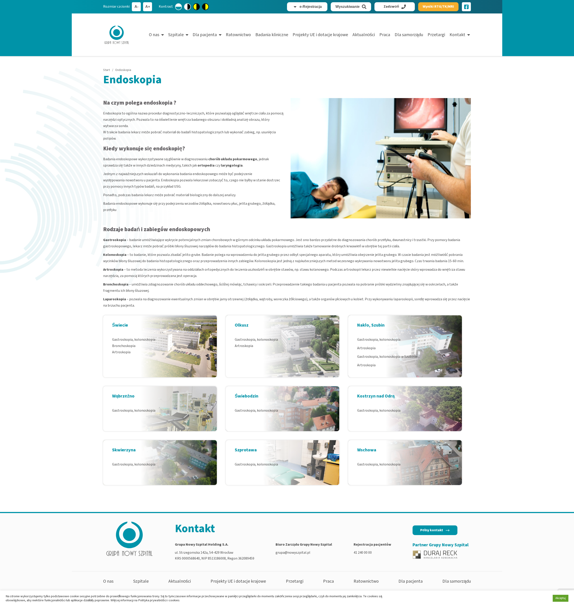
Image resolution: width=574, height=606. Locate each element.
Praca (384, 35)
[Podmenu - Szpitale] (187, 35)
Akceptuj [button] (560, 598)
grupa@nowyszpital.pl (293, 552)
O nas (154, 35)
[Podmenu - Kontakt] (468, 35)
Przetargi (436, 35)
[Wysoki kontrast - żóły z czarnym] (196, 6)
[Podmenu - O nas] (162, 35)
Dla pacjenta (205, 35)
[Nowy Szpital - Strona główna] (116, 34)
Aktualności (363, 35)
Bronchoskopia (123, 345)
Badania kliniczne (271, 35)
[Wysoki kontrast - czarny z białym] (187, 6)
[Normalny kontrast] (178, 6)
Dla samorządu (409, 35)
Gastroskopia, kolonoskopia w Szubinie (387, 356)
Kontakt (457, 35)
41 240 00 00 (363, 552)
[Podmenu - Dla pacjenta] (220, 35)
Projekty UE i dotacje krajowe (320, 35)
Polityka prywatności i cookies (159, 600)
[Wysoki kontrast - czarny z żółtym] (205, 6)
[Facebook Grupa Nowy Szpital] (466, 6)
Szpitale (176, 35)
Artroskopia (121, 352)
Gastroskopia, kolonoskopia (133, 339)
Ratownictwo (238, 35)
